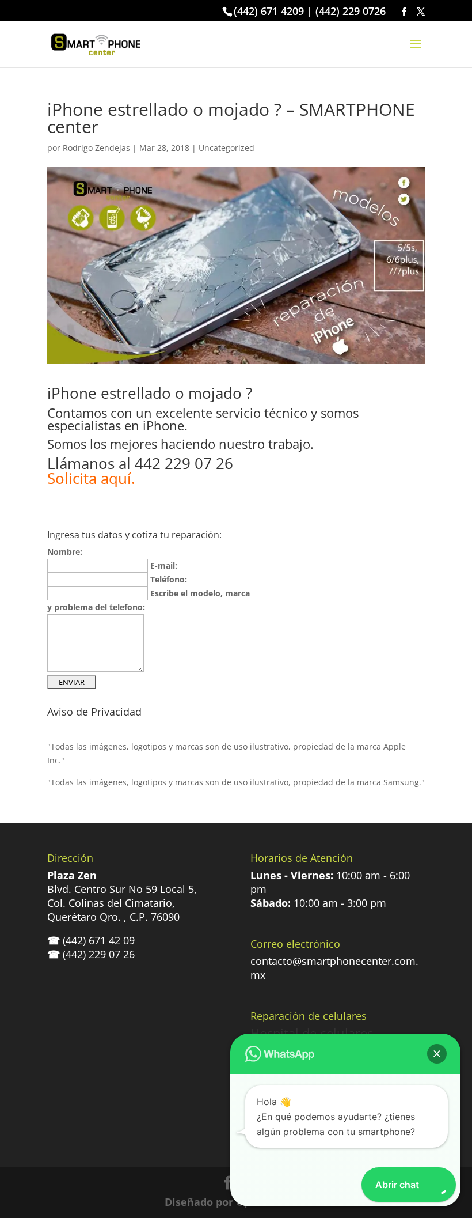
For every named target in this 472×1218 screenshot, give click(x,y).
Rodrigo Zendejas (96, 147)
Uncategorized (226, 147)
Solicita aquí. (91, 478)
